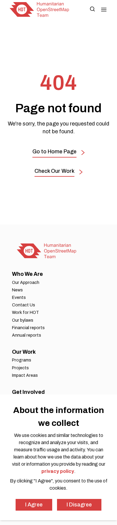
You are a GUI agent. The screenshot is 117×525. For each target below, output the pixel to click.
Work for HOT (25, 312)
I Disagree (79, 505)
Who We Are (27, 274)
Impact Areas (25, 375)
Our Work (24, 352)
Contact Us (23, 305)
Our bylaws (22, 320)
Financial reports (28, 328)
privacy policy (57, 471)
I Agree (34, 505)
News (17, 290)
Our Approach (25, 282)
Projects (20, 368)
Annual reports (26, 335)
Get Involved (28, 392)
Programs (21, 360)
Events (19, 297)
